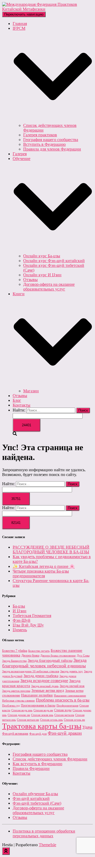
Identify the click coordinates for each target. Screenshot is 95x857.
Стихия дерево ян (19, 715)
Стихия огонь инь (51, 719)
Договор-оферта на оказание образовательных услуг (49, 286)
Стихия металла (64, 715)
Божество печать (39, 650)
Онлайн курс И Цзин (42, 275)
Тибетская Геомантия (32, 615)
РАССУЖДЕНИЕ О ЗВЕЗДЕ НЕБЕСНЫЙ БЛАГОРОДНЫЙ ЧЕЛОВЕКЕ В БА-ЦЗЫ (51, 549)
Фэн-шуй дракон (65, 733)
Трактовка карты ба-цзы (41, 726)
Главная (20, 23)
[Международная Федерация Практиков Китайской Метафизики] (47, 9)
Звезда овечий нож (72, 686)
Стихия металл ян (28, 719)
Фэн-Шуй (21, 620)
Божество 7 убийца (14, 651)
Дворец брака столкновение (58, 655)
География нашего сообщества (50, 139)
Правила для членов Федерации (52, 149)
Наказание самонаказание (70, 695)
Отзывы (30, 279)
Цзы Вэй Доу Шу (28, 625)
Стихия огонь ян (74, 719)
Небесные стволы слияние (18, 700)
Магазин (31, 391)
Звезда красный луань (45, 686)
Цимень (20, 630)
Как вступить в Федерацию (37, 763)
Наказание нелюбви (37, 695)
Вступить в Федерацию (44, 144)
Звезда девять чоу (71, 671)
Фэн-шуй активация (15, 733)
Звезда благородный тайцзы (50, 661)
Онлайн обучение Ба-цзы (35, 793)
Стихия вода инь (21, 710)
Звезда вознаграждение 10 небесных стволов (30, 671)
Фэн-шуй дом (38, 733)
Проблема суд (11, 705)
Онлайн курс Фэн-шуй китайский (54, 260)
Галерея (20, 154)
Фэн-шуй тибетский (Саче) (37, 803)
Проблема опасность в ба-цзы (62, 700)
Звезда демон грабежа (40, 676)
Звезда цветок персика (16, 690)
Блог (17, 400)
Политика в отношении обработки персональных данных (44, 833)
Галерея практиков (40, 135)
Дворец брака (30, 655)
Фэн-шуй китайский (31, 798)
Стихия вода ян (43, 710)
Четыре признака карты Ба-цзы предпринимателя (41, 573)
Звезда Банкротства (14, 660)
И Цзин (19, 611)
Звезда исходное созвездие (44, 680)
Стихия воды (63, 710)
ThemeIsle (47, 845)
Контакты (21, 405)
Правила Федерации (31, 768)
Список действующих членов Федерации (50, 759)
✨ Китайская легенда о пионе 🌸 (44, 566)
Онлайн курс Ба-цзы (41, 256)
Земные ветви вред (47, 690)
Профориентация (67, 705)
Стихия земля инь (42, 715)
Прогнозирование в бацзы (38, 705)
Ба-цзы (19, 606)
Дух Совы (83, 655)
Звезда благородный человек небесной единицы (44, 663)
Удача (87, 727)
